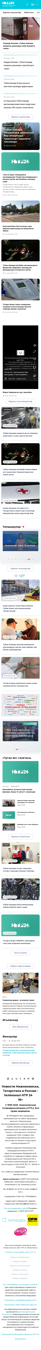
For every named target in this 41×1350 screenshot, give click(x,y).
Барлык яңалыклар (12, 12)
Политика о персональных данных (20, 1305)
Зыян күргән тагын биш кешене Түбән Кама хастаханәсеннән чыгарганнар (18, 608)
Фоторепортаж (30, 723)
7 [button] (29, 559)
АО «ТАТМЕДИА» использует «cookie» (20, 1284)
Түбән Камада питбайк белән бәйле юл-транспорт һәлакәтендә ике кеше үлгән (20, 472)
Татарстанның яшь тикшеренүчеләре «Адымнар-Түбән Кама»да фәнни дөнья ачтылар (20, 1052)
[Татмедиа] (14, 1220)
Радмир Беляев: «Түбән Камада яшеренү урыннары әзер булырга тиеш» (19, 45)
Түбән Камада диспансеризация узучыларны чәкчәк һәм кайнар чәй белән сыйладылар (20, 647)
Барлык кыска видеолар (20, 401)
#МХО (5, 997)
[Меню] (37, 4)
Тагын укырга (20, 953)
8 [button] (32, 559)
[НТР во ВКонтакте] (16, 1079)
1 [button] (8, 559)
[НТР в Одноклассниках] (20, 1079)
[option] (12, 12)
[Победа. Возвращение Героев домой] (20, 705)
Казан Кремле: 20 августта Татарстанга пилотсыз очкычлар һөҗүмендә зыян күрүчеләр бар (19, 510)
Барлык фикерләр (20, 1063)
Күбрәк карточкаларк (20, 966)
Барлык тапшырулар (20, 568)
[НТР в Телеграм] (24, 1079)
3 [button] (15, 559)
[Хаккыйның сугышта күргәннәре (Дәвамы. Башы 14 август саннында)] (20, 771)
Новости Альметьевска (20, 1266)
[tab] (18, 37)
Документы (20, 1339)
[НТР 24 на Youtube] (12, 1079)
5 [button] (22, 559)
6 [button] (25, 559)
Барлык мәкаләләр (20, 837)
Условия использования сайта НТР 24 (20, 1252)
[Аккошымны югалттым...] (9, 815)
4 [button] (18, 559)
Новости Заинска (20, 1278)
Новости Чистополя (20, 1274)
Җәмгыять (29, 12)
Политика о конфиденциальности (20, 1300)
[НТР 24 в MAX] (8, 1079)
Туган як (5, 786)
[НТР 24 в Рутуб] (28, 1079)
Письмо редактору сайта (15, 1208)
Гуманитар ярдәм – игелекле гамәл (18, 1000)
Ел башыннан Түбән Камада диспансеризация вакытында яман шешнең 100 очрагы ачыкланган (19, 104)
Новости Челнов (20, 1270)
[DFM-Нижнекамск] (32, 1220)
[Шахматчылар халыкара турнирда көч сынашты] (9, 803)
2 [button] (12, 559)
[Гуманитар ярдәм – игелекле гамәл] (20, 983)
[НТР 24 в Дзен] (33, 1079)
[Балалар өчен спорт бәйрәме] (9, 827)
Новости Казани (20, 1261)
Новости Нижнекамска (20, 1257)
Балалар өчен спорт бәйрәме (27, 824)
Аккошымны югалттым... (26, 812)
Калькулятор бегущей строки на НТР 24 (20, 1334)
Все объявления (20, 1027)
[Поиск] (27, 4)
